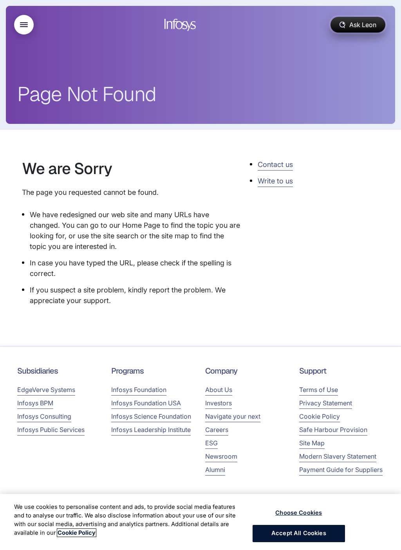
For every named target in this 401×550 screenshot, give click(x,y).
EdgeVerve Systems (46, 390)
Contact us (275, 164)
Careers (216, 430)
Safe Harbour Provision (333, 430)
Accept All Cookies (298, 533)
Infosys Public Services (51, 430)
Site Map (312, 443)
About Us (218, 390)
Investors (218, 403)
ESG (211, 443)
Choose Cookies (298, 512)
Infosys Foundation (138, 390)
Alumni (215, 470)
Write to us (275, 181)
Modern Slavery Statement (337, 456)
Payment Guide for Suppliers (341, 470)
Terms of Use (318, 390)
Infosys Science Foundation (151, 416)
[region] (200, 522)
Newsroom (221, 456)
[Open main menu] (24, 24)
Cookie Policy (319, 416)
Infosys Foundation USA (146, 403)
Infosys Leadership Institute (151, 430)
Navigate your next (232, 416)
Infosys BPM (35, 403)
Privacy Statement (325, 403)
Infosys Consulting (44, 416)
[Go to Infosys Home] (181, 24)
